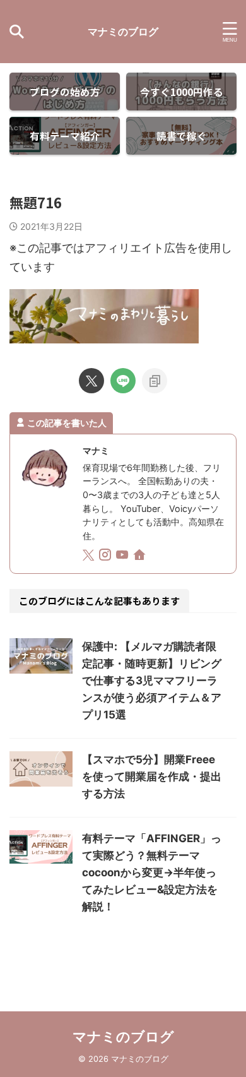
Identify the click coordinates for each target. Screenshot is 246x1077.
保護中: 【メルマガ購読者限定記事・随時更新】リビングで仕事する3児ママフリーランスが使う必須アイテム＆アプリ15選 (151, 680)
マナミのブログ (123, 31)
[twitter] (91, 380)
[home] (140, 557)
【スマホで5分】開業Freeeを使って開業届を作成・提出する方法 (151, 776)
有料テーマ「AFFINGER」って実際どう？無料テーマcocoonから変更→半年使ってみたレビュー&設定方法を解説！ (151, 872)
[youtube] (123, 556)
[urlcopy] (154, 380)
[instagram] (106, 556)
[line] (123, 380)
